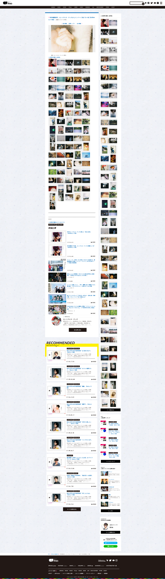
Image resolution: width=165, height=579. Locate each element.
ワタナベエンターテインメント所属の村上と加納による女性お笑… (114, 475)
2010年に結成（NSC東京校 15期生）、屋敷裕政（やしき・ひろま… (114, 482)
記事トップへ (72, 23)
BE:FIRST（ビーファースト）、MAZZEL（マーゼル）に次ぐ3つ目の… (114, 490)
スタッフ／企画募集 (79, 573)
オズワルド (111, 502)
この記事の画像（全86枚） (54, 57)
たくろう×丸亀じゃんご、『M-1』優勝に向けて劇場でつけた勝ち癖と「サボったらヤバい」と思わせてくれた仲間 (81, 285)
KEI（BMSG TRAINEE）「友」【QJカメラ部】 (114, 440)
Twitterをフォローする (111, 542)
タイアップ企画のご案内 (68, 573)
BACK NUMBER (100, 7)
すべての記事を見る (72, 509)
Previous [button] (102, 526)
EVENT (113, 7)
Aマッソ (110, 471)
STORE (107, 7)
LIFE (88, 570)
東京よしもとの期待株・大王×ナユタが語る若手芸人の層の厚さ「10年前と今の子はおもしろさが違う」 (81, 274)
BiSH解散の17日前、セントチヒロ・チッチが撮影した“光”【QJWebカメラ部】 (81, 246)
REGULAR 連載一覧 (54, 554)
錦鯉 (110, 494)
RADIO (80, 570)
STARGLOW (111, 487)
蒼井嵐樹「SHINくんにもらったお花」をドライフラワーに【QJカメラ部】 (80, 458)
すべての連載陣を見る (110, 532)
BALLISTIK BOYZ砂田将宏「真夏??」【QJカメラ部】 (79, 404)
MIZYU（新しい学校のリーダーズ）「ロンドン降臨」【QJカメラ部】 (114, 456)
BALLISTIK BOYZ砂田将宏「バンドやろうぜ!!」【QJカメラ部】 (79, 440)
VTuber (70, 7)
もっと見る (110, 510)
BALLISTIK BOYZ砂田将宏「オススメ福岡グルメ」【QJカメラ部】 (79, 369)
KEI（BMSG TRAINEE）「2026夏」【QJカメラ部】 (114, 424)
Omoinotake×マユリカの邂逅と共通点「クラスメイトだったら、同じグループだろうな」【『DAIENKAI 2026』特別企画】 (81, 308)
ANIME (75, 7)
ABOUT (50, 573)
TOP (49, 554)
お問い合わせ (57, 573)
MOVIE (64, 7)
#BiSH (49, 219)
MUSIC (58, 7)
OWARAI (53, 7)
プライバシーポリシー (90, 573)
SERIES (81, 7)
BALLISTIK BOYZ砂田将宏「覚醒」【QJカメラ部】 (79, 387)
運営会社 (99, 573)
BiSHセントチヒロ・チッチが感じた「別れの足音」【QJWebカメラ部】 (79, 232)
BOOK (84, 570)
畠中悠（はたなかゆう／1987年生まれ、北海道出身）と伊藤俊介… (114, 505)
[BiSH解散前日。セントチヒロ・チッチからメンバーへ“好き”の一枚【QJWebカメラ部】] (53, 63)
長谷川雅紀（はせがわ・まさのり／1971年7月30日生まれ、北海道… (114, 498)
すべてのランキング (110, 461)
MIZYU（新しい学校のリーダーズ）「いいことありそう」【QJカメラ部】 (114, 432)
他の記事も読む (77, 330)
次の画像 (79, 23)
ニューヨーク (111, 479)
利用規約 (105, 573)
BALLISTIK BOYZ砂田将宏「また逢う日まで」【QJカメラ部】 (79, 351)
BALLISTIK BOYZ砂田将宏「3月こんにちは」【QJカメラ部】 (79, 494)
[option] (110, 526)
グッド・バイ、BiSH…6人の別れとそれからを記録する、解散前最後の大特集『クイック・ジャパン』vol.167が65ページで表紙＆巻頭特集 (81, 261)
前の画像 (65, 23)
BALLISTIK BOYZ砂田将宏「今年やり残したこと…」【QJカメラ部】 (79, 422)
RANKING (88, 7)
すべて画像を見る (110, 410)
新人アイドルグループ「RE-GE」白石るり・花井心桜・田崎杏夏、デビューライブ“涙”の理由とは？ (81, 296)
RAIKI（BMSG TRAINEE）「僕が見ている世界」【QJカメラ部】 (80, 476)
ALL (93, 7)
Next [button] (118, 526)
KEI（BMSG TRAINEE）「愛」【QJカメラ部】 (114, 447)
